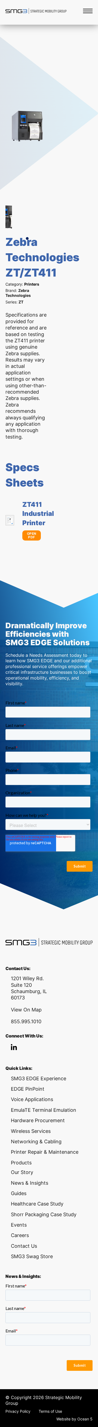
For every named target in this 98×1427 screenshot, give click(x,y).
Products (21, 1163)
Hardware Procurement (38, 1120)
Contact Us (24, 1246)
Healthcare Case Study (37, 1204)
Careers (20, 1235)
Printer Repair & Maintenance (44, 1152)
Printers (31, 284)
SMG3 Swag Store (32, 1256)
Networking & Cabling (36, 1141)
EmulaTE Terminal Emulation (43, 1110)
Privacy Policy (17, 1411)
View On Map (26, 1010)
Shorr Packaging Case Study (43, 1214)
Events (19, 1225)
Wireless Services (31, 1131)
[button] (27, 238)
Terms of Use (50, 1411)
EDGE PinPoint (27, 1089)
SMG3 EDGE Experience (38, 1078)
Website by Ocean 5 (74, 1419)
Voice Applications (32, 1099)
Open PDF (31, 535)
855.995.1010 (26, 1021)
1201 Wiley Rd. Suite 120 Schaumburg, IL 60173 (29, 988)
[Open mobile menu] (88, 11)
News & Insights (29, 1183)
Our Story (22, 1172)
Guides (18, 1193)
